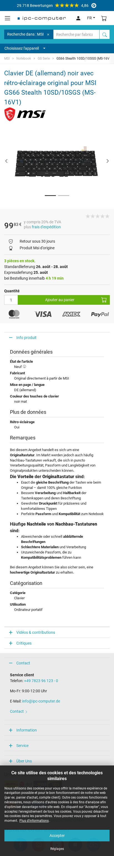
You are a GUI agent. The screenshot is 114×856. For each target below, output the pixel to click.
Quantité (12, 291)
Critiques (24, 643)
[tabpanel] (57, 161)
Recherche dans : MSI (25, 34)
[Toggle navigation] (7, 18)
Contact (23, 663)
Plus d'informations (34, 821)
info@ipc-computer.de (41, 701)
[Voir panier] (104, 18)
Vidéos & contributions (35, 632)
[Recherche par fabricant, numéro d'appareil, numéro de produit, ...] (104, 34)
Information (26, 730)
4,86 (53, 5)
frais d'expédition (46, 227)
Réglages (57, 849)
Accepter (57, 835)
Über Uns (24, 761)
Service (22, 745)
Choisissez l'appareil (21, 48)
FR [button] (89, 18)
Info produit (26, 337)
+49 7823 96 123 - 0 (41, 681)
